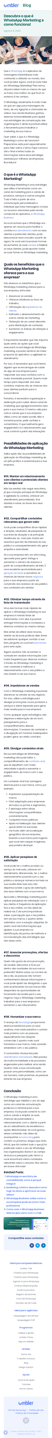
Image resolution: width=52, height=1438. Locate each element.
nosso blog (27, 1137)
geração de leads (13, 573)
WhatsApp (17, 71)
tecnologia (25, 1022)
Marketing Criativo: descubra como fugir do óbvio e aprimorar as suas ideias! (26, 1191)
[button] (32, 1245)
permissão (40, 642)
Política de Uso (36, 1410)
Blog (27, 5)
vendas (32, 245)
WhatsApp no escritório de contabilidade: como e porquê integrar (23, 1180)
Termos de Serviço (17, 1410)
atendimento (24, 230)
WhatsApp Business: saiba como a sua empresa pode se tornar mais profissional (26, 1202)
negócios (38, 576)
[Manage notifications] (6, 1432)
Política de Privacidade (27, 1413)
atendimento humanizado (18, 1057)
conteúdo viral (37, 761)
